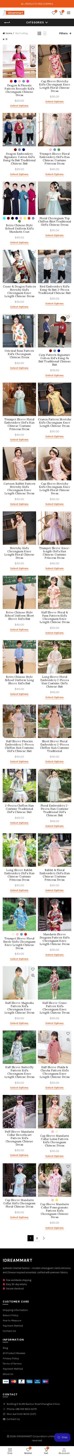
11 (6, 39)
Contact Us (9, 1330)
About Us (8, 1374)
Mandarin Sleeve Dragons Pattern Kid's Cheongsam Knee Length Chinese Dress (55, 939)
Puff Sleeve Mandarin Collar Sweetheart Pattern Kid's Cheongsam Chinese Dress (19, 1138)
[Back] (7, 22)
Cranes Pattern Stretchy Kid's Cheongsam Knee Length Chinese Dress (54, 423)
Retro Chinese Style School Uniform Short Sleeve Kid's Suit (19, 616)
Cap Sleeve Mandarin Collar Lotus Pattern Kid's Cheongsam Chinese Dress (54, 1140)
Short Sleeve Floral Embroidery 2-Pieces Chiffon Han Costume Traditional (54, 746)
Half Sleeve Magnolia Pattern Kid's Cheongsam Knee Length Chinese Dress (19, 1007)
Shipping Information (15, 1310)
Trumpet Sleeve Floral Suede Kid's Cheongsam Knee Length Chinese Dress (19, 943)
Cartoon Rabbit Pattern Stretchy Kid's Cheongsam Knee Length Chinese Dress (19, 488)
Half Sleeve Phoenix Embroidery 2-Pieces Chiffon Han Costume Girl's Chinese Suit (19, 746)
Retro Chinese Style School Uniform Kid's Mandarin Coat (19, 228)
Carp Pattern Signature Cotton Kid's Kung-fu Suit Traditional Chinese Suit (54, 359)
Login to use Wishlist (33, 48)
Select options (19, 105)
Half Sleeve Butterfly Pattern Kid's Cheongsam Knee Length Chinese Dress (19, 1072)
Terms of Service (12, 1363)
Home (9, 33)
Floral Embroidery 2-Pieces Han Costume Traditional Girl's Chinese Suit (55, 810)
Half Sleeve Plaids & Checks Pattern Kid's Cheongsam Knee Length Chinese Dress (55, 1072)
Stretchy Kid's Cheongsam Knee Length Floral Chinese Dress (19, 553)
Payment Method (13, 1325)
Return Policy (10, 1315)
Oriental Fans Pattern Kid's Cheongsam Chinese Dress (19, 354)
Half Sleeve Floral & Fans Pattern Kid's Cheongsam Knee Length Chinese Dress (55, 617)
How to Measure (12, 1320)
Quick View (33, 54)
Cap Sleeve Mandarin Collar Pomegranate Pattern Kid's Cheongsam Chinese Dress (54, 1211)
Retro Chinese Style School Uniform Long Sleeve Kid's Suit (19, 680)
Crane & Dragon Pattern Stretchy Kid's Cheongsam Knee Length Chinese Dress (19, 291)
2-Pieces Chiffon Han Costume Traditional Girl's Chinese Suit (19, 809)
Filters (63, 33)
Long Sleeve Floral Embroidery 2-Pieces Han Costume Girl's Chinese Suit (54, 681)
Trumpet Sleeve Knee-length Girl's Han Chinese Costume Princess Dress (54, 553)
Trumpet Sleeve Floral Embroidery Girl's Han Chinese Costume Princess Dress (55, 158)
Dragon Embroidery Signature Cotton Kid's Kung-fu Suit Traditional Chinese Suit (19, 158)
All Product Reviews (14, 1353)
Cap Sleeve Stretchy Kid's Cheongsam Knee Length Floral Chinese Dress (54, 86)
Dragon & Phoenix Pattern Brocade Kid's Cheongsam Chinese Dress (19, 90)
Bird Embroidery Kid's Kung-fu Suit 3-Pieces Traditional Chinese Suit (54, 290)
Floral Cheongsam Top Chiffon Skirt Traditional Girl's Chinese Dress (54, 221)
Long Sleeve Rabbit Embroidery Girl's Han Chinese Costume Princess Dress (19, 875)
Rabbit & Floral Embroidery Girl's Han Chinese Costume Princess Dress (55, 875)
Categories (35, 22)
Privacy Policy (11, 1358)
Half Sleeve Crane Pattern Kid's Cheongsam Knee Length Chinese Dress (55, 1007)
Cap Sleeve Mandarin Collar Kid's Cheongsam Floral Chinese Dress (19, 1203)
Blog (5, 1348)
